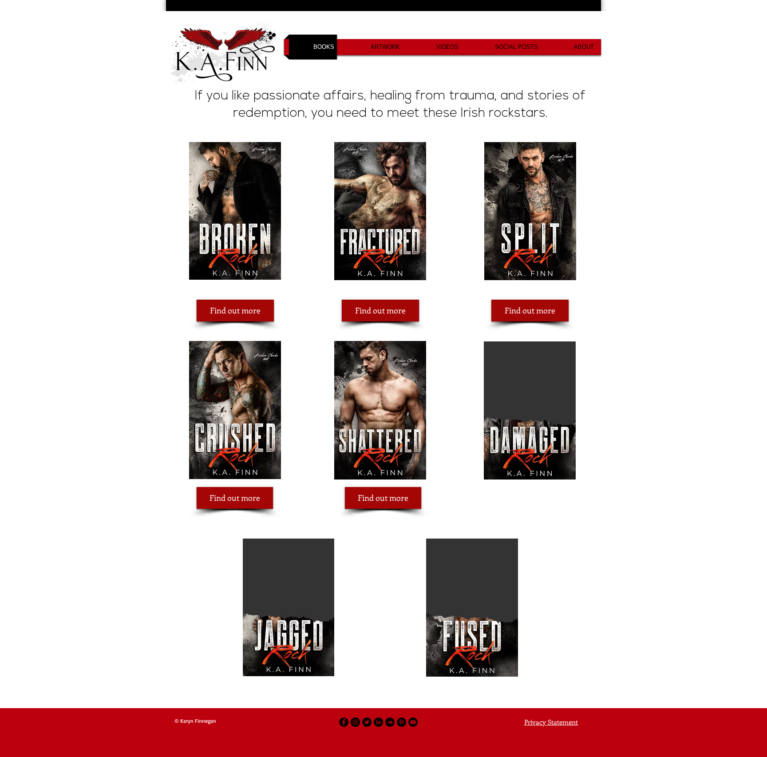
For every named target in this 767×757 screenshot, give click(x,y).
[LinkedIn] (378, 722)
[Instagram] (355, 722)
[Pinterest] (401, 722)
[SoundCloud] (390, 722)
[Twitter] (367, 722)
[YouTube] (413, 722)
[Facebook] (343, 722)
